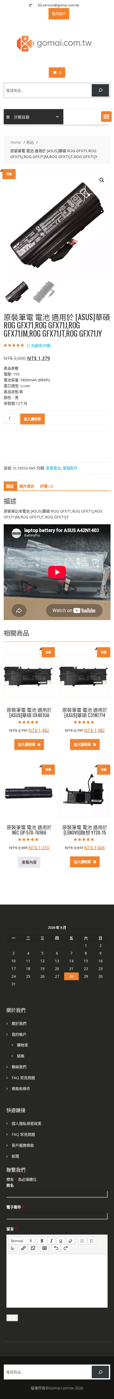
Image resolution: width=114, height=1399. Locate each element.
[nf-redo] (66, 1248)
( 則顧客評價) (39, 345)
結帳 (20, 1055)
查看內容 (29, 862)
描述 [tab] (10, 486)
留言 (11, 1228)
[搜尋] (100, 90)
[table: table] (44, 1248)
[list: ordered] (82, 1240)
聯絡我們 (19, 1066)
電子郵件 (15, 1207)
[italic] (51, 1240)
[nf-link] (23, 1248)
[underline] (61, 1240)
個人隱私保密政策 (26, 1123)
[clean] (70, 1240)
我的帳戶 (19, 1034)
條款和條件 (21, 1088)
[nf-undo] (56, 1248)
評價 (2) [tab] (46, 486)
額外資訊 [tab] (26, 486)
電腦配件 (70, 468)
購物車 (22, 1044)
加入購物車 (32, 418)
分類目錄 (22, 116)
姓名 (10, 1185)
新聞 (15, 1156)
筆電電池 (53, 468)
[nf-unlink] (33, 1248)
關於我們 (19, 1023)
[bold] (42, 1240)
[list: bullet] (91, 1240)
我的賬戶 (59, 13)
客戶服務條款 (23, 1145)
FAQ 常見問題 (23, 1077)
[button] (106, 116)
